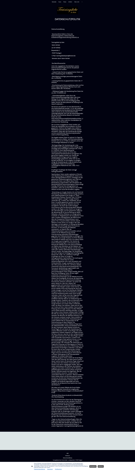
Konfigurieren (58, 469)
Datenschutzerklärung (39, 469)
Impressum (50, 469)
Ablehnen (100, 466)
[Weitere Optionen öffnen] (82, 2)
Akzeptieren (93, 466)
